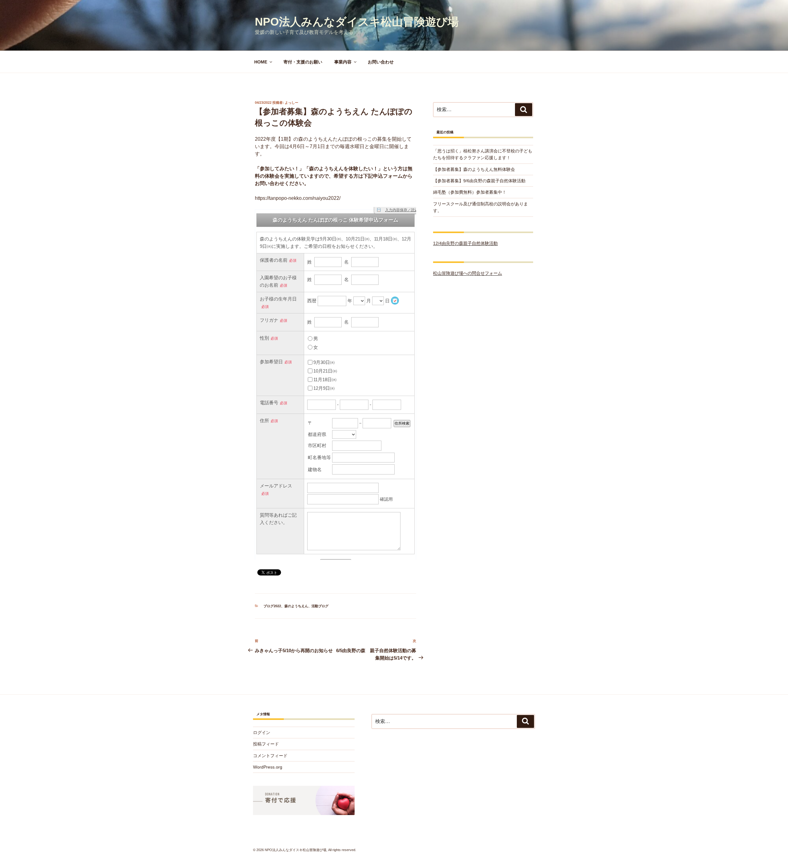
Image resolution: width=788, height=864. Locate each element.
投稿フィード (266, 743)
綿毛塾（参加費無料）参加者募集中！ (469, 192)
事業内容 (343, 61)
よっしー (291, 102)
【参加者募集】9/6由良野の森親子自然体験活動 (479, 180)
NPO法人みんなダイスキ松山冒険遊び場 (357, 21)
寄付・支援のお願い (302, 61)
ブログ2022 (272, 606)
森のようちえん (296, 606)
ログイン (261, 732)
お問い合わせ (381, 61)
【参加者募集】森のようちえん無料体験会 (474, 169)
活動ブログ (320, 606)
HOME (260, 61)
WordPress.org (267, 767)
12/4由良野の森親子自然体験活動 (465, 243)
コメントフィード (270, 755)
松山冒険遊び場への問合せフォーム (467, 273)
